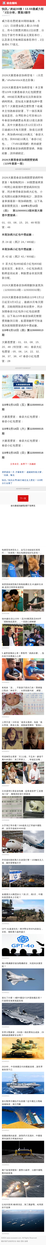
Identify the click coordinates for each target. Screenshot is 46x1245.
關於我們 (4, 1241)
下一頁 (23, 498)
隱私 (22, 1241)
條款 (18, 1241)
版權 (26, 1241)
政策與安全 (12, 1241)
